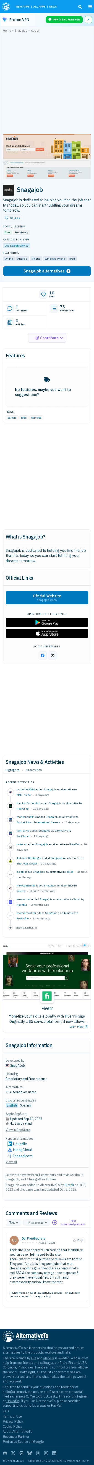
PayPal (56, 1405)
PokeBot (74, 844)
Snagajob (50, 789)
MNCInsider (24, 795)
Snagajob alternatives (44, 271)
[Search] (80, 6)
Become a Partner (16, 1436)
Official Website (47, 598)
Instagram (80, 1396)
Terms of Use (12, 1416)
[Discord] (5, 1453)
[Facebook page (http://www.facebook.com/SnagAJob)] (43, 655)
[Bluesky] (29, 1453)
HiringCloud (22, 1149)
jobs (24, 417)
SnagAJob (17, 1066)
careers (12, 417)
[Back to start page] (6, 7)
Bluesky (51, 1396)
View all (11, 1162)
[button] (12, 218)
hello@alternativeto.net (20, 1392)
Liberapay (39, 1405)
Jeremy (21, 891)
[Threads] (38, 1453)
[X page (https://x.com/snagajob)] (53, 655)
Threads (64, 1396)
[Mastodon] (21, 1453)
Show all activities (26, 927)
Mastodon (36, 1396)
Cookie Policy (12, 1426)
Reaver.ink (23, 808)
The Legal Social (27, 863)
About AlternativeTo (17, 1431)
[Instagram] (46, 1453)
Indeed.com (22, 1156)
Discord (54, 1392)
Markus (48, 1358)
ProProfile (23, 918)
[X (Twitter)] (13, 1453)
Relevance (37, 1222)
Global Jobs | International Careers (38, 822)
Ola (33, 1358)
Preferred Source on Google (23, 1441)
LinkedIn (20, 1144)
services (36, 417)
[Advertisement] (47, 84)
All (13, 1222)
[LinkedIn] (54, 1453)
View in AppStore (18, 1130)
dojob (69, 871)
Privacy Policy (13, 1421)
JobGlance (23, 836)
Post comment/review (73, 1222)
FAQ (6, 1411)
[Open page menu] (90, 7)
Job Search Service (16, 245)
